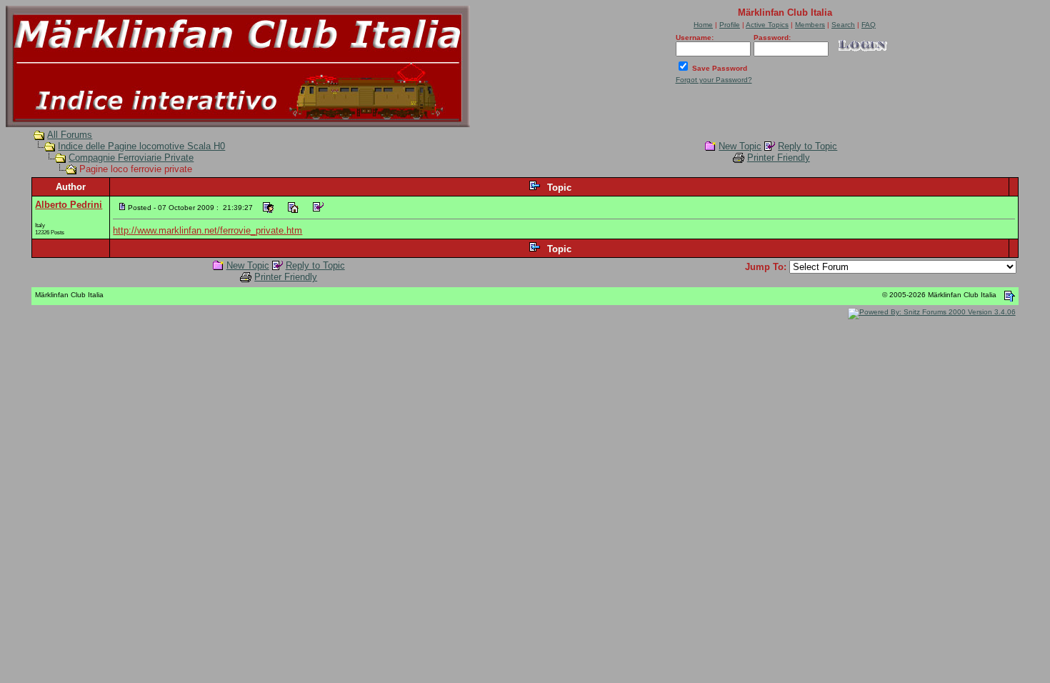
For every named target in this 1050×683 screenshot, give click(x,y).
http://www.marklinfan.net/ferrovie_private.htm (207, 230)
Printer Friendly (778, 157)
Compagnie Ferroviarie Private (131, 157)
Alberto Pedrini (68, 204)
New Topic (740, 146)
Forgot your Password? (714, 80)
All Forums (69, 134)
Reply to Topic (807, 146)
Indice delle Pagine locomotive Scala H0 (141, 146)
